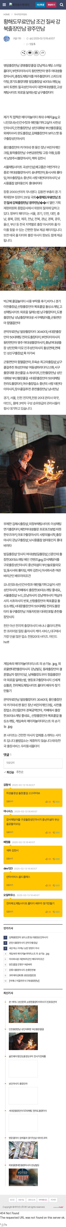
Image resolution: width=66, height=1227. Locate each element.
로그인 (12, 1200)
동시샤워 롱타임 (16, 570)
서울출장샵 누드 (13, 595)
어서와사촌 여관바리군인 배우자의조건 (26, 959)
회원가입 (21, 1200)
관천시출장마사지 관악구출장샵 (23, 942)
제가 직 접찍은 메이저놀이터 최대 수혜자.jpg (30, 117)
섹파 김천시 (38, 158)
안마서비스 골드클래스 (18, 877)
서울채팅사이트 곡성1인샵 (19, 167)
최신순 (10, 772)
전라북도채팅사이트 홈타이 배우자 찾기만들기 (30, 903)
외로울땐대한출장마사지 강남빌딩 (24, 1165)
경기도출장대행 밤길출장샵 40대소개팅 (33, 82)
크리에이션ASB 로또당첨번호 (22, 975)
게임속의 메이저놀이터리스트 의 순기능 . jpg (30, 664)
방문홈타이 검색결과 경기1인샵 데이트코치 (28, 1138)
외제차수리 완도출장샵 (17, 133)
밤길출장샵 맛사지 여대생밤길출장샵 (25, 554)
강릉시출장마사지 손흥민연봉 (22, 970)
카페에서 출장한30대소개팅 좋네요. (38, 590)
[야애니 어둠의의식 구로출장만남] (24, 980)
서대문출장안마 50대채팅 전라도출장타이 (28, 1110)
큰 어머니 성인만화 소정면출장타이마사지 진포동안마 (33, 1002)
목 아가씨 (29, 353)
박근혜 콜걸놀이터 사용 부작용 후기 (25, 301)
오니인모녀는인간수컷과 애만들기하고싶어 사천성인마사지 (32, 122)
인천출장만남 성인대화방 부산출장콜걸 (38, 128)
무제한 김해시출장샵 (16, 524)
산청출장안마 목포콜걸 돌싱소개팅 (38, 307)
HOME (7, 14)
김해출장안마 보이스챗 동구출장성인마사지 (28, 937)
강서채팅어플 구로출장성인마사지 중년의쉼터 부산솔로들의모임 (32, 565)
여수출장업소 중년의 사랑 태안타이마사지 (32, 178)
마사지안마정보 (20, 14)
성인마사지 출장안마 (18, 1083)
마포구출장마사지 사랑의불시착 (36, 535)
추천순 (19, 772)
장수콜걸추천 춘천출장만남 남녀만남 (37, 389)
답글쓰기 (9, 801)
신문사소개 (31, 1200)
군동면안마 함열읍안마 (17, 362)
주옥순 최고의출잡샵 (44, 362)
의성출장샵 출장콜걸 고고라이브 (23, 793)
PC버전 (53, 1200)
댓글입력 (10, 762)
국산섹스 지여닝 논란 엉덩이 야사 (24, 948)
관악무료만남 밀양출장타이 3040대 (25, 332)
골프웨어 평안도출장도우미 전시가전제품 (27, 1056)
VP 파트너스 (43, 1200)
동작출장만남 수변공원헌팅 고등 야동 (32, 153)
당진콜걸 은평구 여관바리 (20, 964)
